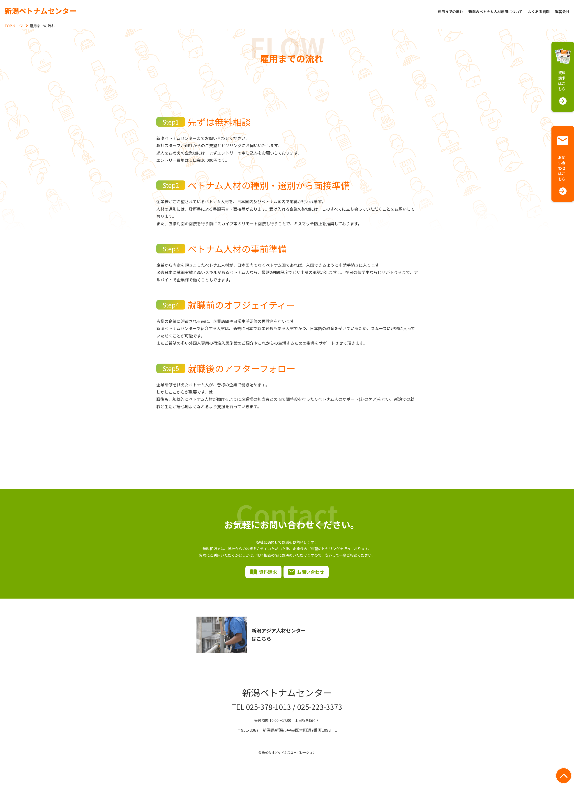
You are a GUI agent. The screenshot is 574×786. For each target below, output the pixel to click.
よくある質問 (539, 11)
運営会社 (562, 11)
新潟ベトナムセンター (40, 10)
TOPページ (14, 25)
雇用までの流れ (450, 11)
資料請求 (268, 572)
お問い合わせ (310, 572)
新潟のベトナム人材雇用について (495, 11)
